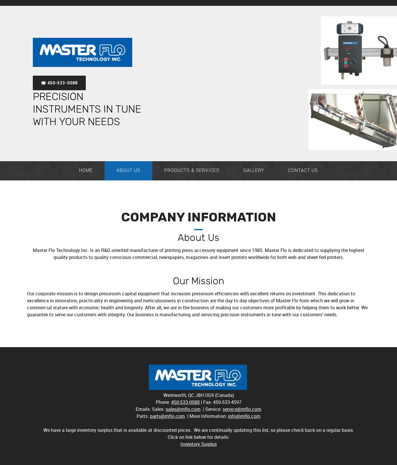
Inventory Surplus (198, 444)
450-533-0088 (185, 402)
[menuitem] (86, 170)
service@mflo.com (242, 409)
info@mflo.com (244, 416)
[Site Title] (82, 52)
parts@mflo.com (167, 416)
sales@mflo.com (183, 409)
